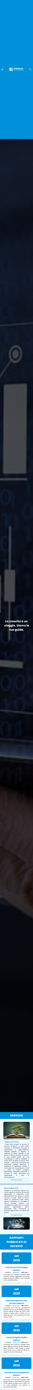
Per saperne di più (16, 1180)
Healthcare (15, 1272)
